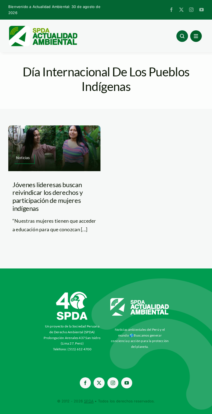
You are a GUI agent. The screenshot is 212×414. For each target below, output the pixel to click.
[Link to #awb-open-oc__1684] (196, 36)
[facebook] (171, 9)
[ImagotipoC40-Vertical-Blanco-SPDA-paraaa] (72, 293)
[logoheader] (42, 28)
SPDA (89, 401)
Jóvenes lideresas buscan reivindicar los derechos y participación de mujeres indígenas (47, 196)
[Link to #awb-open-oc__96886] (182, 36)
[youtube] (201, 9)
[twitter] (181, 9)
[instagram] (191, 9)
